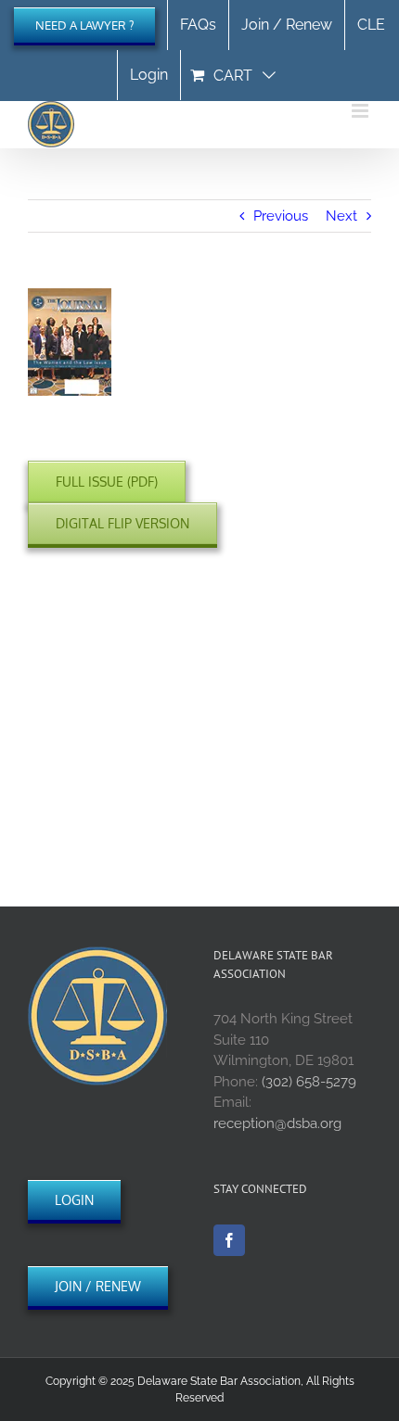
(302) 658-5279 (309, 1081)
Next (341, 216)
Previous (280, 216)
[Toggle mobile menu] (361, 111)
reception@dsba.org (277, 1123)
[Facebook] (229, 1240)
